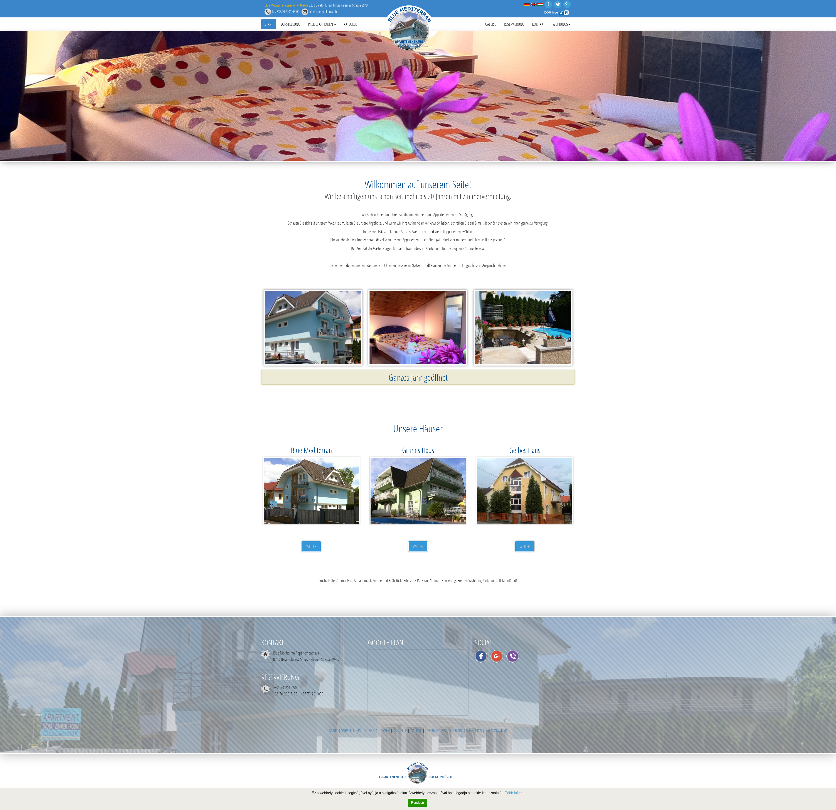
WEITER (311, 546)
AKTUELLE (350, 24)
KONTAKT (538, 24)
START (269, 24)
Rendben (417, 802)
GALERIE (490, 24)
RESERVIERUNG (514, 24)
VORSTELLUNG (290, 24)
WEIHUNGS (560, 24)
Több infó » (513, 793)
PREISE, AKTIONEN (321, 24)
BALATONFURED (496, 731)
